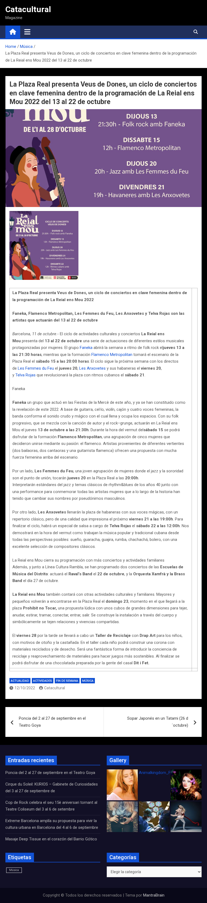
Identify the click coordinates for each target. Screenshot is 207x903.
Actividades (42, 681)
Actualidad (20, 681)
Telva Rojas (25, 375)
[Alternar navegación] (27, 32)
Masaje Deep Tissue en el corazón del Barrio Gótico (51, 839)
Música (88, 681)
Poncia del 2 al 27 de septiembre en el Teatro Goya (52, 722)
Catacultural (28, 9)
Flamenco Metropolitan (111, 354)
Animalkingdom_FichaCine (162, 772)
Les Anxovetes (92, 368)
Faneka (86, 347)
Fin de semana (67, 681)
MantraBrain (153, 895)
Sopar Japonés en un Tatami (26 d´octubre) (157, 722)
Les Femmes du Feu (36, 368)
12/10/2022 (25, 688)
